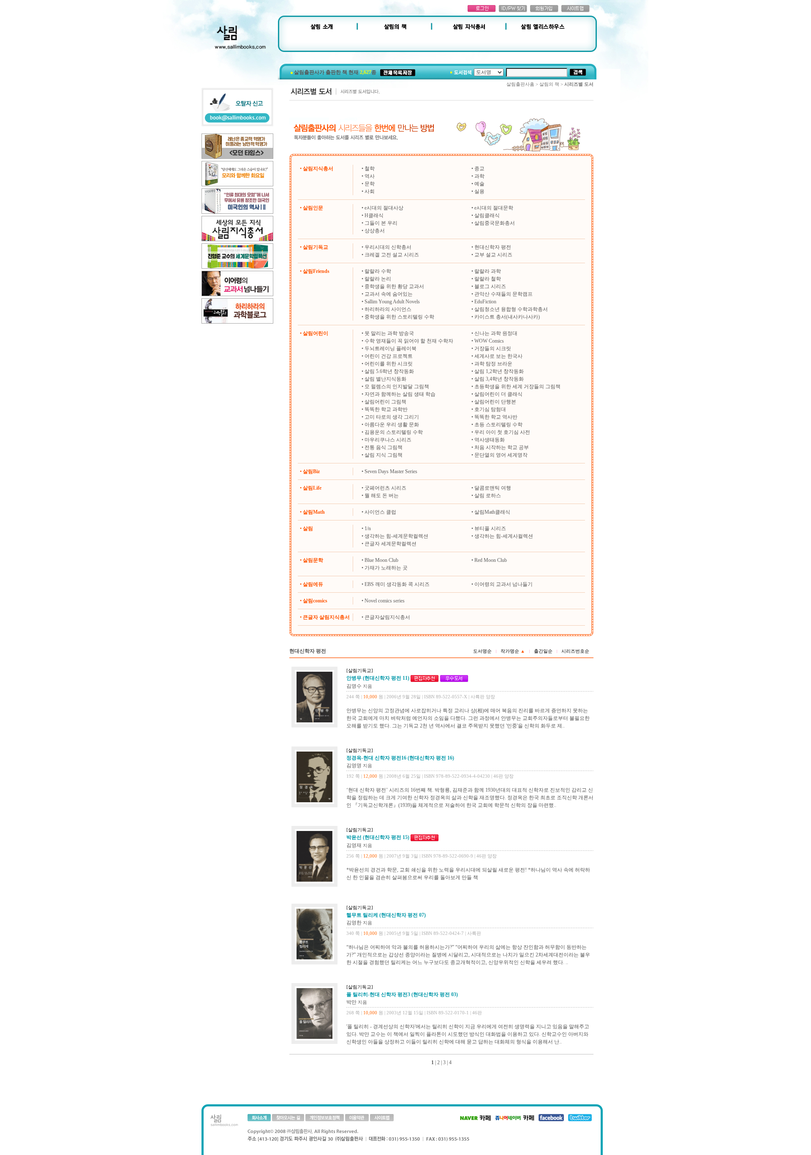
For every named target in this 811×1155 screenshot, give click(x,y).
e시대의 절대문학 (493, 208)
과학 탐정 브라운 (493, 364)
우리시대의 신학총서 (388, 247)
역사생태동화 (489, 440)
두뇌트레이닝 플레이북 (390, 348)
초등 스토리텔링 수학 (498, 425)
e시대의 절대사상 (384, 208)
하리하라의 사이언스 (388, 309)
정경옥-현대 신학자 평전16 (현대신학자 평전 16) (400, 758)
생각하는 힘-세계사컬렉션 (503, 536)
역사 (370, 176)
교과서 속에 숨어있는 (389, 294)
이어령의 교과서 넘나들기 (503, 584)
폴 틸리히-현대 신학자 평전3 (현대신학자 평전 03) (402, 994)
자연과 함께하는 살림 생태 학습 (400, 394)
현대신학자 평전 (492, 247)
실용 (479, 191)
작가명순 (513, 651)
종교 (479, 169)
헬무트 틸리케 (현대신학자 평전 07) (386, 915)
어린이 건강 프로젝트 (389, 356)
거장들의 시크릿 (492, 348)
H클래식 (374, 215)
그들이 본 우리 (381, 223)
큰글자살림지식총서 (387, 617)
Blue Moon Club (381, 560)
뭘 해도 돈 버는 (382, 496)
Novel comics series (385, 601)
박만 (351, 1002)
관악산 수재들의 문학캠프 (503, 294)
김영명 (354, 765)
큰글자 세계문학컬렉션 (390, 544)
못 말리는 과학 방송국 (389, 333)
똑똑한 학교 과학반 (386, 409)
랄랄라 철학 (487, 279)
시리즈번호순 (575, 651)
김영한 (354, 923)
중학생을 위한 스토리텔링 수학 (399, 317)
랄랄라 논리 (378, 279)
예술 (479, 184)
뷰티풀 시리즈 (490, 528)
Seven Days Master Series (391, 471)
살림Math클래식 (492, 512)
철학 (370, 169)
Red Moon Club (490, 560)
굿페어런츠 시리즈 (385, 488)
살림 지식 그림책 (384, 455)
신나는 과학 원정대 (495, 333)
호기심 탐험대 (490, 409)
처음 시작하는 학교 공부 (501, 447)
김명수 (354, 686)
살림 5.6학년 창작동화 (389, 371)
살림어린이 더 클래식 (498, 394)
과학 (479, 176)
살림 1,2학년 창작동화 (499, 371)
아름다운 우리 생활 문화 (392, 425)
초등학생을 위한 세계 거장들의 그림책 (517, 387)
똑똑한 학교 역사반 (495, 417)
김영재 (354, 845)
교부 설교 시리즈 (493, 255)
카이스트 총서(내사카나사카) (507, 317)
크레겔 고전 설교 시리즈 (392, 255)
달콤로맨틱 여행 (492, 488)
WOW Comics (489, 341)
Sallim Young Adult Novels (392, 302)
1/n (368, 528)
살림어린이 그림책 (385, 402)
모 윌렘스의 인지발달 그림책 (397, 387)
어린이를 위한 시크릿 (389, 364)
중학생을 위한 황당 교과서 (394, 286)
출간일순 (543, 651)
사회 (370, 191)
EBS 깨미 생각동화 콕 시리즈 (397, 584)
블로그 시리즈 (490, 286)
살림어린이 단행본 (495, 402)
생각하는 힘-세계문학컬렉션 (396, 536)
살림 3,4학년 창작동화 (499, 379)
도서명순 (482, 651)
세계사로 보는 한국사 (498, 356)
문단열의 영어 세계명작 (501, 455)
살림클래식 (487, 215)
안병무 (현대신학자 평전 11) (377, 678)
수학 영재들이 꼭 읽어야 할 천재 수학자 (409, 341)
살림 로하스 (487, 496)
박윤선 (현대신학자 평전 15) (377, 837)
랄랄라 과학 (487, 271)
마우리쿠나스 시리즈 (388, 440)
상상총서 (375, 231)
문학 (370, 184)
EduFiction (485, 302)
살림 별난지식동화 (385, 379)
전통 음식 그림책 (384, 447)
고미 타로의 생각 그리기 (392, 417)
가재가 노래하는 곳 (386, 568)
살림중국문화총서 (494, 223)
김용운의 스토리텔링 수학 (394, 432)
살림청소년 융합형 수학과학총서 (511, 309)
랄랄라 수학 (378, 271)
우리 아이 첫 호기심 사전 (502, 432)
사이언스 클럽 (380, 512)
